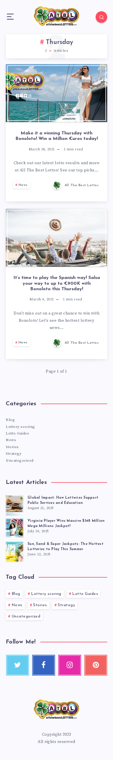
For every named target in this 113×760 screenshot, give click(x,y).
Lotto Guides (17, 433)
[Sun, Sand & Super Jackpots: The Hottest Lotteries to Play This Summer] (14, 551)
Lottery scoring (20, 426)
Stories (12, 447)
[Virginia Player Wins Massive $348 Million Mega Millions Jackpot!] (14, 528)
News (23, 185)
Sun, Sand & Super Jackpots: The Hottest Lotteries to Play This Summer (65, 546)
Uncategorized (20, 460)
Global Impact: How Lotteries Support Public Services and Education (63, 500)
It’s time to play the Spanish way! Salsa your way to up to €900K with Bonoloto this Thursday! (56, 283)
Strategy (13, 453)
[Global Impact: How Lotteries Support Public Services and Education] (14, 504)
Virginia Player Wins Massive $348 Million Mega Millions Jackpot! (66, 523)
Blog (10, 419)
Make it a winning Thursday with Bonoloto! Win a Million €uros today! (56, 136)
